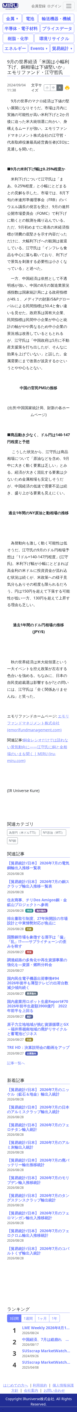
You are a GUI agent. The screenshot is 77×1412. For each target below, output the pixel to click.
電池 (30, 18)
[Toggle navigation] (69, 6)
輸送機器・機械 (56, 18)
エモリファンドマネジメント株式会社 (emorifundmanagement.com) (38, 723)
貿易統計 (60, 48)
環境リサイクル (54, 38)
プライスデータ (57, 28)
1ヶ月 (42, 1318)
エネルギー (15, 48)
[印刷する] (67, 88)
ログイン (54, 5)
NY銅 (12, 841)
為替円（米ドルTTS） (23, 833)
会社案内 (31, 1390)
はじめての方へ (15, 1385)
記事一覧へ (16, 1063)
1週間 (28, 1318)
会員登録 (38, 5)
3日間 (14, 1318)
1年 (54, 1318)
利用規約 (40, 1385)
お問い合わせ (54, 1390)
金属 (10, 18)
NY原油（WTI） (53, 833)
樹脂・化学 (18, 38)
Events (37, 48)
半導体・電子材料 (21, 28)
